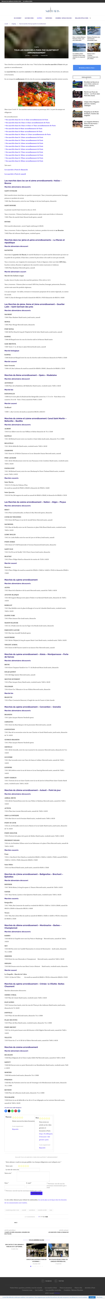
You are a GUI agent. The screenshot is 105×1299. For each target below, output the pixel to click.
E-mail (29, 1183)
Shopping (39, 18)
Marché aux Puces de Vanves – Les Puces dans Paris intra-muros (92, 93)
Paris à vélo (78, 1288)
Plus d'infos (99, 1297)
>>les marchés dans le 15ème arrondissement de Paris (24, 146)
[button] (6, 1255)
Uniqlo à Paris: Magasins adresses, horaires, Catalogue (91, 103)
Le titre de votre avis (12, 1170)
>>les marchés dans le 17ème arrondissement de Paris (24, 152)
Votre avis (8, 1173)
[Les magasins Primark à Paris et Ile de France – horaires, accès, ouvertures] (77, 124)
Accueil (6, 24)
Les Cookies (39, 1290)
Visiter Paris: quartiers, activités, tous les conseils (26, 1288)
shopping (14, 24)
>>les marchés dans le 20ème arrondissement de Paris (24, 161)
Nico (28, 55)
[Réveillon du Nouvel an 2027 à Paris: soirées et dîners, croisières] (77, 84)
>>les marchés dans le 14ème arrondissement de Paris (24, 143)
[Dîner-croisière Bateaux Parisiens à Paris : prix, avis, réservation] (79, 30)
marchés (24, 1210)
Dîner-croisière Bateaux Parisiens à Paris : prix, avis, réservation (79, 38)
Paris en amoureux (66, 1288)
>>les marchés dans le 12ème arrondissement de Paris (24, 137)
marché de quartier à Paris (12, 1210)
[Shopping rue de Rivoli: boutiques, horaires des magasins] (77, 114)
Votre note (9, 1166)
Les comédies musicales (53, 1290)
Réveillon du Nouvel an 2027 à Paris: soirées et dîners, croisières (91, 84)
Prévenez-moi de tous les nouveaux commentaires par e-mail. (57, 1185)
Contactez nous (27, 1290)
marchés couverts (42, 1210)
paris (51, 1210)
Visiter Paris (48, 18)
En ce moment (17, 18)
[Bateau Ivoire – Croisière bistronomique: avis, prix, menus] (93, 47)
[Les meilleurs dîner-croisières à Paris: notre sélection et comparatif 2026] (79, 47)
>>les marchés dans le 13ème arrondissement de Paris (24, 140)
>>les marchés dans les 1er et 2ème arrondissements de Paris (26, 120)
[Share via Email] (46, 1216)
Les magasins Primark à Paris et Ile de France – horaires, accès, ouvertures (91, 124)
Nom (7, 1183)
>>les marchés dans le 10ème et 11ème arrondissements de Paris (28, 134)
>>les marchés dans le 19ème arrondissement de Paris (24, 158)
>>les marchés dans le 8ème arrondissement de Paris (23, 128)
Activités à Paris (90, 1288)
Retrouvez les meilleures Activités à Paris (11, 1)
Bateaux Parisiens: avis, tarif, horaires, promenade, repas (93, 38)
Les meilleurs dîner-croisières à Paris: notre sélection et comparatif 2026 (79, 56)
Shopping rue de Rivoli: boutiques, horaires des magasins (91, 113)
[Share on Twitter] (43, 1216)
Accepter (92, 1297)
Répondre (15, 1129)
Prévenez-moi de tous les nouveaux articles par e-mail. (24, 1191)
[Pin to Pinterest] (45, 1216)
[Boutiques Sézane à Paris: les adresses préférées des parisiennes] (58, 1250)
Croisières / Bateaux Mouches (63, 18)
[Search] (90, 18)
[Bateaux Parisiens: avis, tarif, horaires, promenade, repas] (93, 30)
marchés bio (32, 1210)
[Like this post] (40, 1216)
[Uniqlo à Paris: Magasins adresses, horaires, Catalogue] (77, 104)
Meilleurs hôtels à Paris (81, 18)
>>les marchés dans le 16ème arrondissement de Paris (24, 149)
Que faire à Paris (29, 18)
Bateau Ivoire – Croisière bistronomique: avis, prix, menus (92, 56)
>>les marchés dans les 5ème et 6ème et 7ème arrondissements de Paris (30, 126)
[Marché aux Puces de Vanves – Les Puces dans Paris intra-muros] (77, 94)
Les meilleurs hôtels (27, 1)
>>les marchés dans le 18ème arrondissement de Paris (24, 155)
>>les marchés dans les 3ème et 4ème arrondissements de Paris (27, 123)
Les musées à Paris (51, 1288)
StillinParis (57, 1293)
